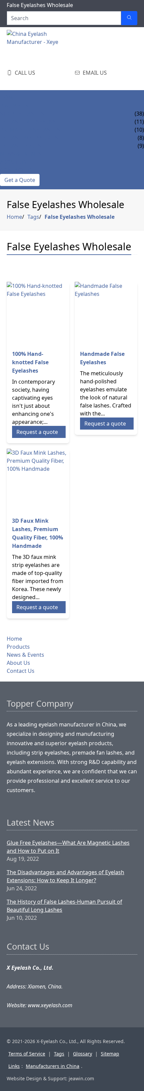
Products (14, 105)
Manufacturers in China (52, 1066)
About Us (13, 162)
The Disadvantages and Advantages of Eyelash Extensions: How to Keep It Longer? (65, 876)
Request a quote (37, 432)
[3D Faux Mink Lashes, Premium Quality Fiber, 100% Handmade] (38, 480)
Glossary (82, 1053)
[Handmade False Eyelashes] (106, 313)
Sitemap (110, 1053)
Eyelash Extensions (28, 121)
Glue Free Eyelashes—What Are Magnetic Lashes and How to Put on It (68, 846)
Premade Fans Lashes (30, 129)
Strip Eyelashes (22, 113)
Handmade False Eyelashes (102, 358)
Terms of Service (26, 1053)
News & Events (20, 153)
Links (14, 1066)
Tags (33, 216)
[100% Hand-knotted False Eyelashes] (38, 313)
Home (8, 97)
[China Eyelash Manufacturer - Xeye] (40, 46)
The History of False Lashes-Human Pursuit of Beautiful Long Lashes (64, 905)
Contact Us (16, 170)
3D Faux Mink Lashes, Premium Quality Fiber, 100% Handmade (37, 533)
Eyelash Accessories (29, 137)
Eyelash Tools (20, 145)
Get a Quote (19, 180)
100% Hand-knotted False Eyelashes (30, 362)
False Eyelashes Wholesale (80, 216)
